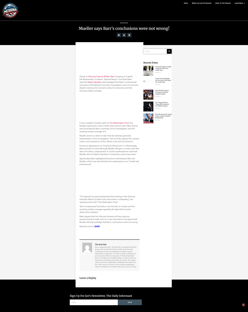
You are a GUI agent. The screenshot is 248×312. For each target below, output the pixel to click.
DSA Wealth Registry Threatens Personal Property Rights (162, 92)
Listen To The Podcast (223, 3)
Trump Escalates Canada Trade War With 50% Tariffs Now (163, 68)
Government (124, 23)
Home (186, 3)
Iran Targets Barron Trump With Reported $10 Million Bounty (162, 104)
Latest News (239, 3)
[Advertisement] (109, 59)
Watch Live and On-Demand (201, 3)
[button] (119, 35)
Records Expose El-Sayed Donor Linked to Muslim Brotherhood (163, 116)
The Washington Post (119, 123)
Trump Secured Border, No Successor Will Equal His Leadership (163, 80)
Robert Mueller (94, 82)
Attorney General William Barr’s (102, 76)
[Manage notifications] (243, 304)
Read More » (158, 72)
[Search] (169, 51)
